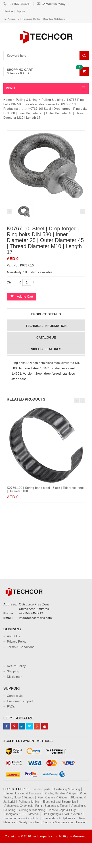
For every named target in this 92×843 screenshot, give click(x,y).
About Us (13, 636)
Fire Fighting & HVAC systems (62, 814)
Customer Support (20, 701)
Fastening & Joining (67, 789)
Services (8, 11)
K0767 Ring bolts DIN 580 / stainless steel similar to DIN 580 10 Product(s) (43, 104)
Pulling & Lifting (27, 99)
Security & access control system (65, 822)
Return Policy (16, 666)
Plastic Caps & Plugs (63, 810)
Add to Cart (25, 296)
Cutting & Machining (32, 810)
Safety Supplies (29, 822)
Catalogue (46, 337)
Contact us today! (54, 4)
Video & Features (46, 349)
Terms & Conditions (20, 647)
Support (21, 11)
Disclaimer (14, 676)
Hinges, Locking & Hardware (22, 793)
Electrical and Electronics (59, 801)
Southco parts (41, 789)
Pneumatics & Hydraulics (58, 818)
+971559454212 (19, 4)
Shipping (13, 671)
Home (7, 99)
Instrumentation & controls (21, 818)
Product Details (46, 314)
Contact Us (15, 695)
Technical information (46, 326)
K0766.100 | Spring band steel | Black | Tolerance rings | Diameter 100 (45, 489)
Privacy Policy (16, 641)
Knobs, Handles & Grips (60, 793)
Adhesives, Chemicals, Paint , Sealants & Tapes (36, 805)
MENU (10, 88)
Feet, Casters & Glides (52, 797)
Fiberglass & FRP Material (21, 814)
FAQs (11, 706)
